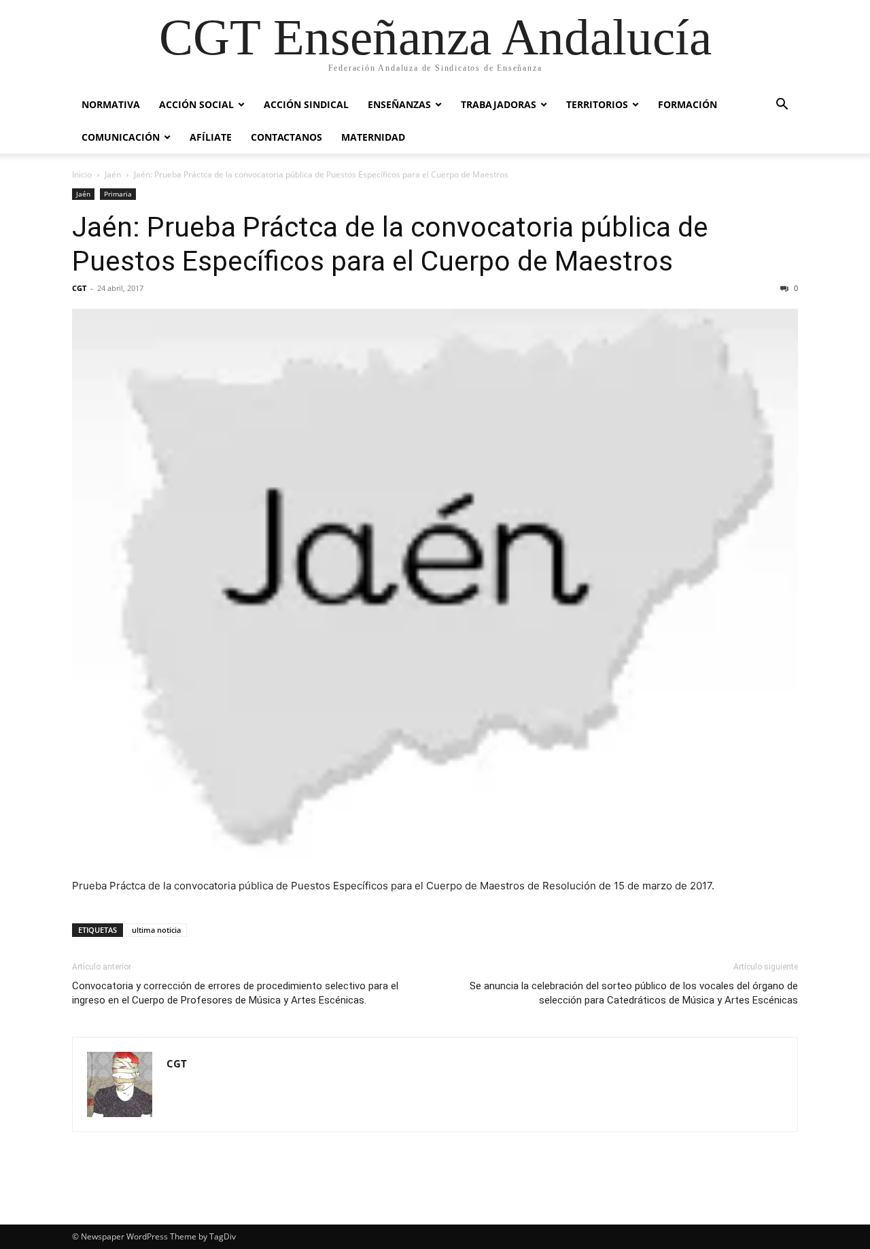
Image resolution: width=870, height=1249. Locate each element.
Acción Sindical (306, 104)
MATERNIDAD (373, 137)
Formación (687, 104)
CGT (79, 288)
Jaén (113, 174)
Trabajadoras (498, 104)
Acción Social (196, 104)
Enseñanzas (399, 104)
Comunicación (121, 137)
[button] (781, 105)
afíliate (211, 137)
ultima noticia (156, 930)
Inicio (82, 174)
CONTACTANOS (286, 137)
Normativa (111, 104)
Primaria (118, 194)
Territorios (597, 104)
